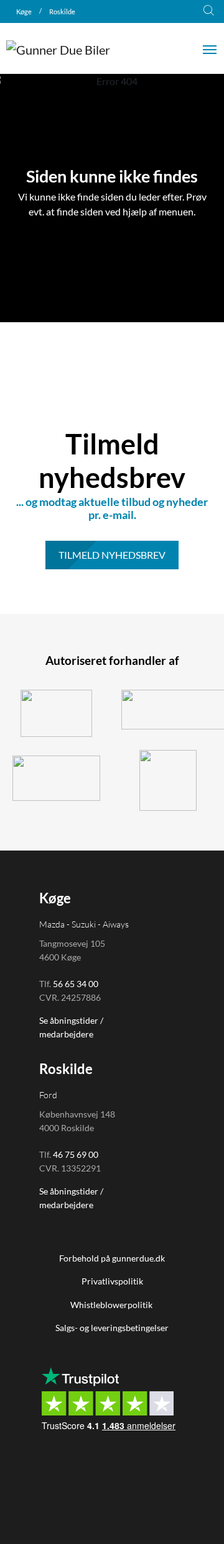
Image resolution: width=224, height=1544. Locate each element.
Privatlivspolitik (112, 1281)
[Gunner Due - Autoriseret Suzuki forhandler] (56, 713)
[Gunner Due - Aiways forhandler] (56, 778)
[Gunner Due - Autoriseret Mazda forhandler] (168, 780)
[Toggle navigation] (209, 48)
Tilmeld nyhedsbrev (112, 555)
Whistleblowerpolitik (112, 1304)
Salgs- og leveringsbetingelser (112, 1327)
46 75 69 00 (75, 1154)
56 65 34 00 (75, 983)
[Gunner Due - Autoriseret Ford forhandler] (168, 709)
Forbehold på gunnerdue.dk (112, 1258)
